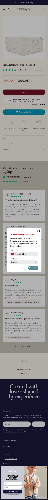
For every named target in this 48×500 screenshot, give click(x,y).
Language (13, 259)
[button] (39, 231)
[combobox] (19, 254)
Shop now (33, 268)
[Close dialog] (45, 468)
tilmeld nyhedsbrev (12, 491)
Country (12, 250)
